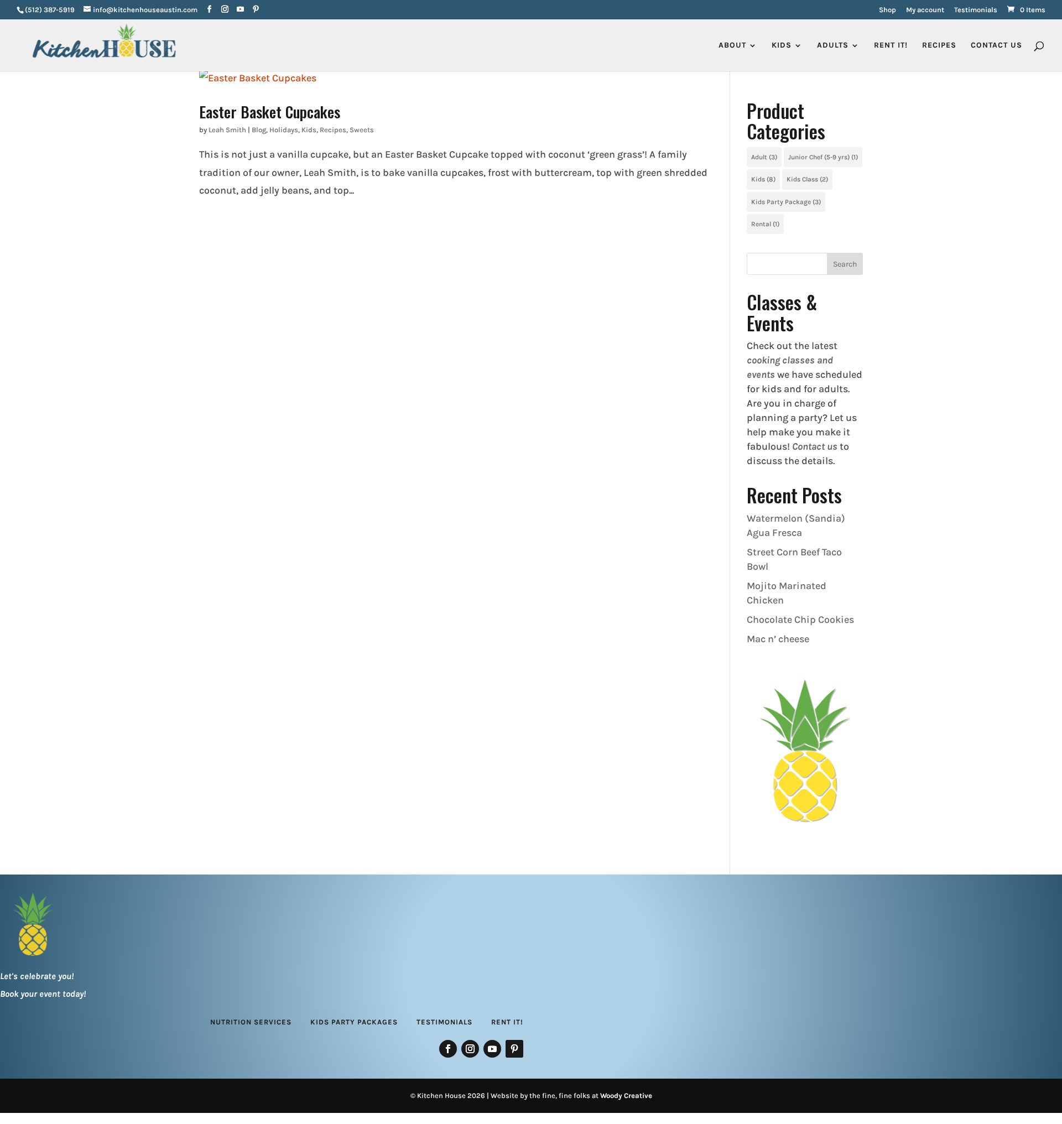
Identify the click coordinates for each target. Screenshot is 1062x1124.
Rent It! (507, 1022)
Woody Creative (626, 1095)
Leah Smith (227, 130)
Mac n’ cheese (778, 639)
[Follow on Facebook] (448, 1049)
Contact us (814, 446)
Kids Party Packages (354, 1022)
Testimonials (975, 10)
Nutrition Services (250, 1022)
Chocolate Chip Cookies (800, 619)
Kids (308, 130)
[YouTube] (240, 10)
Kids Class (807, 179)
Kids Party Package (786, 202)
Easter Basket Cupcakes (269, 111)
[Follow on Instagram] (470, 1049)
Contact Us (996, 45)
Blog (259, 130)
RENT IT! (891, 45)
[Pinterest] (255, 10)
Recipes (939, 45)
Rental (765, 224)
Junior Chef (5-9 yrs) (823, 157)
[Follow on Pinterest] (514, 1049)
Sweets (362, 130)
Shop (887, 10)
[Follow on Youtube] (492, 1049)
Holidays (283, 130)
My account (925, 10)
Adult (764, 157)
